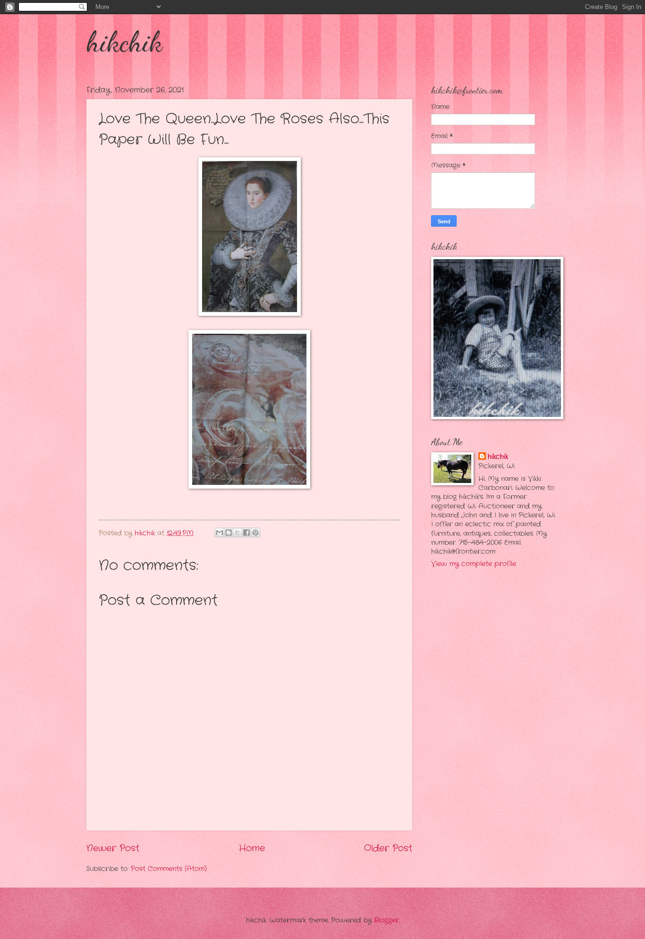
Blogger (386, 920)
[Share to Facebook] (246, 532)
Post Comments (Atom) (169, 868)
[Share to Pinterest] (255, 532)
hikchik (124, 42)
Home (252, 848)
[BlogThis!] (228, 532)
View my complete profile (473, 563)
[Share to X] (237, 532)
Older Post (388, 848)
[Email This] (219, 532)
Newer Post (112, 848)
